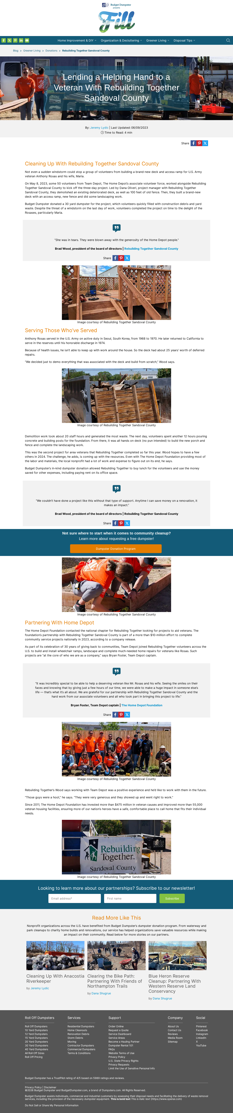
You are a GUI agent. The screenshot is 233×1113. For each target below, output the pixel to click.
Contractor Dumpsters (81, 1045)
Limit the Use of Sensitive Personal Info (131, 1068)
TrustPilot (59, 1078)
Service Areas (116, 1037)
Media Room (175, 1037)
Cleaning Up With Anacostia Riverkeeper (55, 978)
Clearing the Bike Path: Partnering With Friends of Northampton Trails (114, 981)
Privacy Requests (118, 1064)
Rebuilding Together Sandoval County (86, 50)
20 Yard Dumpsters (36, 1041)
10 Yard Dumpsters (36, 1030)
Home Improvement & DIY (76, 40)
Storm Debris (75, 1037)
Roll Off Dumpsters (36, 1026)
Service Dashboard (119, 1033)
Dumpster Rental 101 (120, 1045)
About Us (173, 1026)
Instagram (202, 1033)
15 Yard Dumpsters (36, 1037)
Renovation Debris (78, 1033)
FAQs (111, 1049)
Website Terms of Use (121, 1053)
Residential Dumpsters (81, 1026)
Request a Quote (118, 1030)
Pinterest (201, 1026)
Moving (72, 1041)
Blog (15, 50)
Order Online (116, 1026)
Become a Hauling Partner (123, 1041)
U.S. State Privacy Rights (123, 1060)
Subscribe (172, 898)
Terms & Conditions (79, 1053)
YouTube (201, 1045)
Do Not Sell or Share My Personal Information (51, 1105)
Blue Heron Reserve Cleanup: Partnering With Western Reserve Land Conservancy (175, 983)
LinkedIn (201, 1037)
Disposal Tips (183, 40)
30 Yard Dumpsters (36, 1045)
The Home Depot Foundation (141, 705)
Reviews (173, 1033)
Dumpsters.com (111, 1090)
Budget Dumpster (44, 1090)
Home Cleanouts (77, 1030)
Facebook (202, 1030)
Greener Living (156, 40)
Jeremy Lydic (99, 127)
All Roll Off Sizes (34, 1053)
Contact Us (174, 1030)
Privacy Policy (116, 1056)
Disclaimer (50, 1087)
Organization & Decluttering (120, 40)
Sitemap (173, 1041)
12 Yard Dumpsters (36, 1033)
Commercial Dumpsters (81, 1049)
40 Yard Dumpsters (36, 1049)
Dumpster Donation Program (116, 548)
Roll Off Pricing (34, 1056)
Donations (51, 50)
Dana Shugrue (101, 993)
